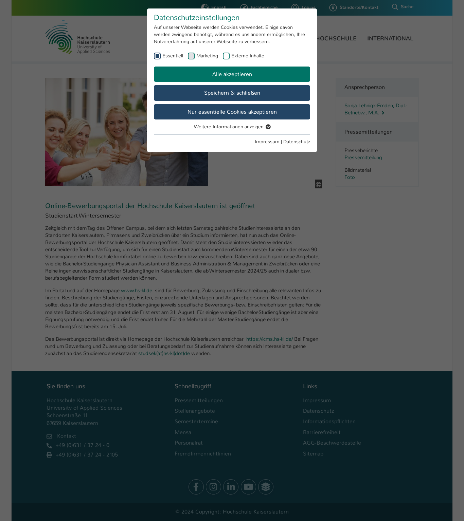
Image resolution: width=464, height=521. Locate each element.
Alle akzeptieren (232, 74)
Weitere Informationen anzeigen (229, 127)
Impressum (267, 141)
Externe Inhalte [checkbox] (247, 56)
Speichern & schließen (232, 92)
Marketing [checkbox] (207, 56)
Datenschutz (296, 141)
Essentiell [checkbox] (172, 56)
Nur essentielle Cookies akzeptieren (232, 111)
